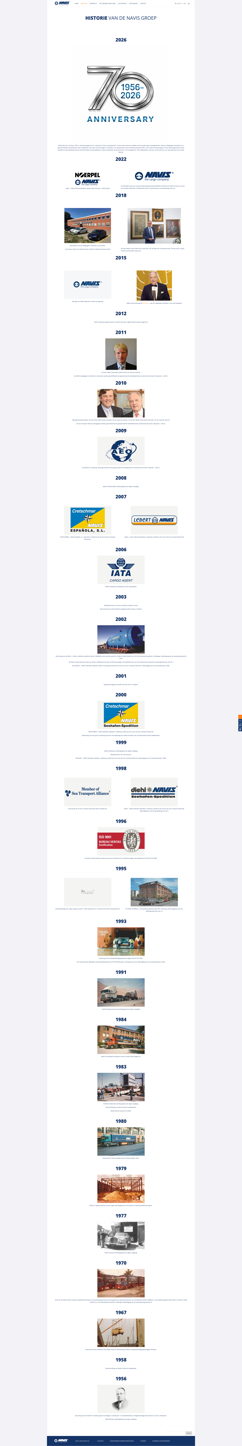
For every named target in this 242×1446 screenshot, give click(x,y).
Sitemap (143, 1441)
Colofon (100, 1441)
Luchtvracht (122, 3)
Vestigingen (133, 3)
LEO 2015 (146, 303)
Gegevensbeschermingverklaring (122, 1441)
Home (77, 3)
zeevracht (93, 3)
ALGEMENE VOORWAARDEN (161, 1441)
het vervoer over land (107, 3)
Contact (143, 3)
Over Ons (84, 3)
